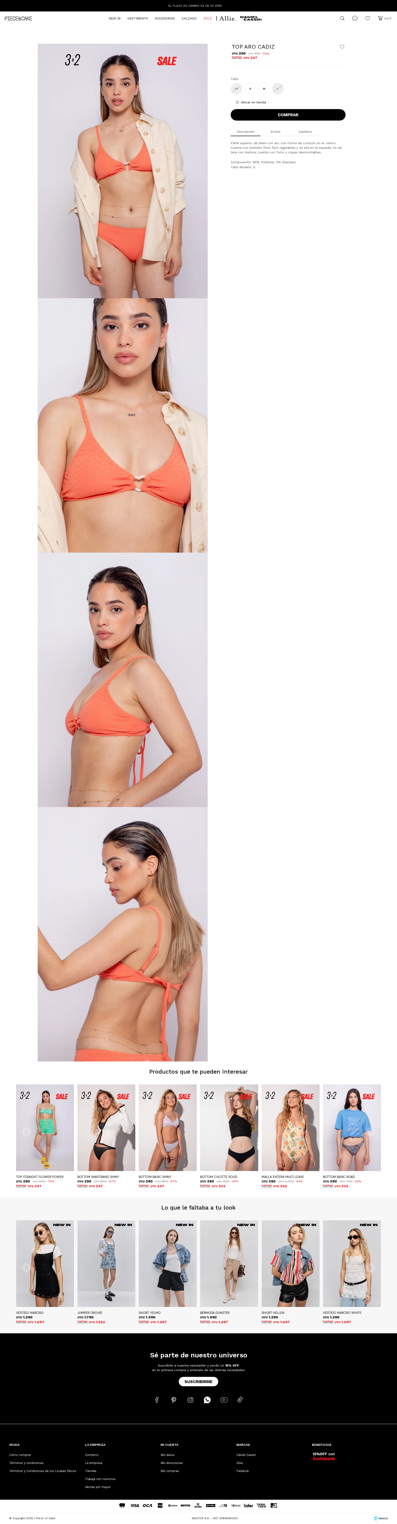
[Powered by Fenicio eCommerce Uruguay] (381, 1518)
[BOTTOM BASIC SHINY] (168, 1127)
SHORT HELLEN (273, 1313)
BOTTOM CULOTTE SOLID (218, 1177)
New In (114, 18)
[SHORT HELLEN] (291, 1263)
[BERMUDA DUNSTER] (229, 1263)
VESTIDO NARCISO (30, 1313)
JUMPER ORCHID (89, 1313)
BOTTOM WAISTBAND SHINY (98, 1177)
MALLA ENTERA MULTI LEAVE (283, 1177)
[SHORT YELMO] (168, 1263)
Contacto (92, 1455)
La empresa (93, 1463)
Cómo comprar (20, 1455)
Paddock (242, 1471)
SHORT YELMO (150, 1313)
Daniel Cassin (246, 1455)
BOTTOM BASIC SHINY (155, 1177)
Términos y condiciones (26, 1463)
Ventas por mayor (98, 1487)
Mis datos (168, 1455)
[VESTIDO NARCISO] (45, 1263)
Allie (239, 1463)
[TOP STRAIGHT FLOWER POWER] (45, 1127)
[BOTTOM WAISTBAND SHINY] (106, 1127)
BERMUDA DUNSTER (215, 1313)
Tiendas (90, 1471)
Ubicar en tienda (253, 102)
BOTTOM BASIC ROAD (339, 1177)
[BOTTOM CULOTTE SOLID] (229, 1127)
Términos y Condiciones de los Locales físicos (42, 1471)
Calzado (189, 18)
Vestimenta (137, 18)
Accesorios (165, 18)
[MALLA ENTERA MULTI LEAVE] (291, 1127)
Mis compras (170, 1471)
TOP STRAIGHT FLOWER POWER (39, 1177)
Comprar (288, 114)
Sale (208, 18)
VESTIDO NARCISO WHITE (342, 1313)
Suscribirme (198, 1381)
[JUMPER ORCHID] (106, 1263)
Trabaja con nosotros (100, 1479)
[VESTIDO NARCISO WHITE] (352, 1263)
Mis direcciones (172, 1463)
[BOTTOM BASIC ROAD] (352, 1127)
